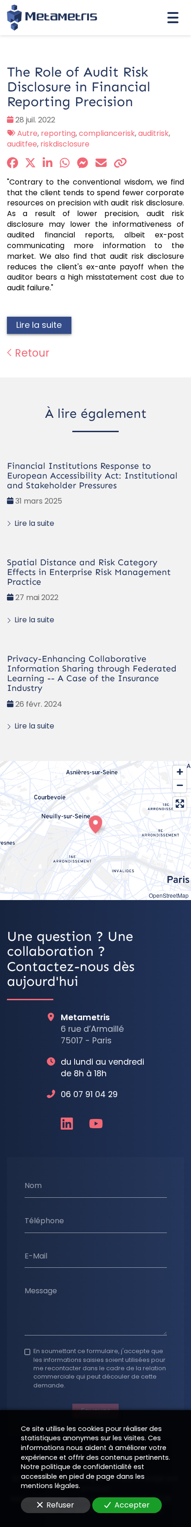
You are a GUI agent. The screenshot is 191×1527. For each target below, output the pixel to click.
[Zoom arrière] (179, 785)
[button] (95, 823)
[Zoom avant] (179, 772)
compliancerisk (107, 133)
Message (41, 1291)
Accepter (132, 1505)
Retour (31, 352)
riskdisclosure (64, 144)
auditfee (22, 144)
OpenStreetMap (169, 895)
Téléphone (44, 1221)
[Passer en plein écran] (179, 804)
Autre (27, 133)
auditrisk (153, 133)
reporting (58, 133)
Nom (33, 1186)
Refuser (60, 1505)
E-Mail (36, 1256)
